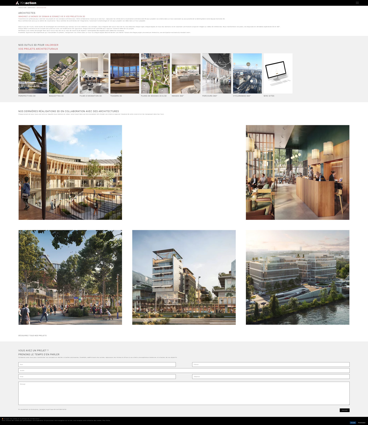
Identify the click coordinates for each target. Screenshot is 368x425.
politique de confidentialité (56, 409)
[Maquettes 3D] (63, 73)
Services (31, 7)
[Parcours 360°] (216, 73)
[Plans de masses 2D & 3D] (155, 73)
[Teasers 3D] (124, 73)
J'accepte (352, 422)
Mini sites (269, 96)
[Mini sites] (278, 73)
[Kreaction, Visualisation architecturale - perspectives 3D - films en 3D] (25, 3)
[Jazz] (297, 172)
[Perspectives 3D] (32, 73)
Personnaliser (361, 422)
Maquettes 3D (56, 96)
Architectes (41, 7)
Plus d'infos (106, 420)
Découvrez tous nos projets (32, 335)
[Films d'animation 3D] (94, 73)
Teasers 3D (116, 96)
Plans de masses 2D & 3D (154, 96)
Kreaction (22, 7)
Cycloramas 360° (242, 96)
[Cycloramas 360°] (247, 73)
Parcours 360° (209, 96)
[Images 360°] (186, 73)
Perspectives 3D (27, 96)
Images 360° (178, 96)
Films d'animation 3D (91, 96)
